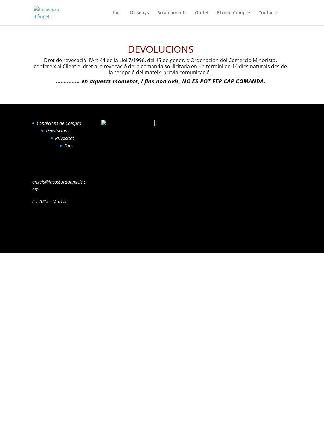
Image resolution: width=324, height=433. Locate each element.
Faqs (68, 146)
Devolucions (57, 130)
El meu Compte (233, 13)
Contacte (268, 13)
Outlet (202, 13)
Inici (117, 13)
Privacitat (64, 138)
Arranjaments (172, 13)
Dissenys (139, 13)
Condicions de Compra (59, 123)
